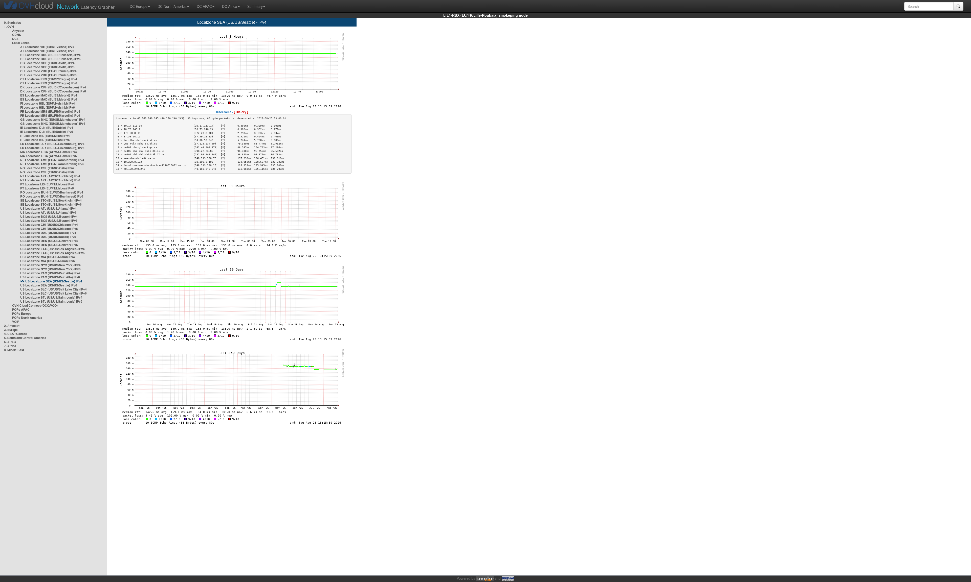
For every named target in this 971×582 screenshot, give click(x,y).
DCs (15, 38)
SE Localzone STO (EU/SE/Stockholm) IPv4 (51, 200)
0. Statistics (12, 22)
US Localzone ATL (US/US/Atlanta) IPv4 (48, 208)
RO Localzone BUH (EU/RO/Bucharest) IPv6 (51, 196)
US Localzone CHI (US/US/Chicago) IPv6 (49, 228)
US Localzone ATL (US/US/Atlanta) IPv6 (48, 212)
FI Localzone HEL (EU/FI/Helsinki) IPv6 (47, 107)
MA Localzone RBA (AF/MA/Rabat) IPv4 (48, 152)
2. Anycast (11, 325)
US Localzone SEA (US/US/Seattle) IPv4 (53, 281)
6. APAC (10, 342)
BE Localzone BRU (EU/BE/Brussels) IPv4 (50, 55)
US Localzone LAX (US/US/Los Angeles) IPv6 (52, 253)
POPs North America (27, 317)
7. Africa (10, 346)
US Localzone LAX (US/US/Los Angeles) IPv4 (52, 249)
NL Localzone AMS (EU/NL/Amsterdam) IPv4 (52, 160)
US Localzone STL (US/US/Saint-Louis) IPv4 (51, 297)
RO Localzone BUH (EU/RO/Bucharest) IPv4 (51, 192)
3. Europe (11, 329)
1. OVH (9, 26)
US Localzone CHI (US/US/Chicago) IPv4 (49, 224)
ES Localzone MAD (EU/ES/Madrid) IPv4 (48, 95)
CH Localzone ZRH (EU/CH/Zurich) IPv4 (48, 71)
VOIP (15, 321)
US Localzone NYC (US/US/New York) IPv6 (50, 269)
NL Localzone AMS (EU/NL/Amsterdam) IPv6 (52, 164)
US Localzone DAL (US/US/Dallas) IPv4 (48, 232)
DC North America (172, 6)
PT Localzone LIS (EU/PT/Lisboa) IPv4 (47, 184)
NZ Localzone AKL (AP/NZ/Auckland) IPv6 (50, 180)
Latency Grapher (86, 6)
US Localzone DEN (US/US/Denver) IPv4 (49, 240)
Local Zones (21, 42)
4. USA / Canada (15, 333)
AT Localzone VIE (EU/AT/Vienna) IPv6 (47, 50)
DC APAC (204, 6)
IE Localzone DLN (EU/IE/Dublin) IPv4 (46, 127)
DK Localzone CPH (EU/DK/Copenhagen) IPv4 (53, 87)
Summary (255, 6)
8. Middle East (14, 350)
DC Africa (229, 6)
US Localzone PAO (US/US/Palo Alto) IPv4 (50, 273)
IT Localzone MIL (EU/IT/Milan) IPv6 (45, 139)
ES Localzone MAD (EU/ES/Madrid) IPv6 (48, 99)
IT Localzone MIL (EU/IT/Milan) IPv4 (45, 135)
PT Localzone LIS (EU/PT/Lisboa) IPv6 (47, 188)
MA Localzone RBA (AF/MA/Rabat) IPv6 (48, 156)
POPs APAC (21, 309)
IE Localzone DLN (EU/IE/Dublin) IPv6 (46, 131)
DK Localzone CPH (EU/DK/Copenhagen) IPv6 (53, 91)
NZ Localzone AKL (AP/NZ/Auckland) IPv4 (50, 176)
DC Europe (138, 6)
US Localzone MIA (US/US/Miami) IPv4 (47, 257)
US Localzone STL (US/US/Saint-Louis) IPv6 (51, 301)
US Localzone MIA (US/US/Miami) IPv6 (47, 261)
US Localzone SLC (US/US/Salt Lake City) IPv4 (53, 289)
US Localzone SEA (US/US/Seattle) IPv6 (48, 285)
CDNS (16, 34)
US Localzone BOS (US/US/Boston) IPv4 (49, 216)
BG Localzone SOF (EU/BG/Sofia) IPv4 (47, 63)
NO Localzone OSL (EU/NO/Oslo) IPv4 (47, 168)
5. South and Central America (25, 337)
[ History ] (241, 112)
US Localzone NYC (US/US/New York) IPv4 (50, 265)
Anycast (18, 30)
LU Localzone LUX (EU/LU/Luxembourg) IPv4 (52, 143)
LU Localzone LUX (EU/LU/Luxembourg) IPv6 (52, 148)
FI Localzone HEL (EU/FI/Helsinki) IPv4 (47, 103)
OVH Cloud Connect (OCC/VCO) (35, 305)
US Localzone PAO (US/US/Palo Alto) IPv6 (50, 277)
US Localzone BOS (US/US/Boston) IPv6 (49, 220)
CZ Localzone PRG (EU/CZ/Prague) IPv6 (48, 83)
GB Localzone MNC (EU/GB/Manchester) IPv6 (52, 123)
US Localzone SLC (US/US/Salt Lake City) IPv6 (53, 293)
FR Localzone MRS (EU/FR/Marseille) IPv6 (50, 115)
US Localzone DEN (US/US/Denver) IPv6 (49, 245)
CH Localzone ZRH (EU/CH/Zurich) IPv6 (48, 75)
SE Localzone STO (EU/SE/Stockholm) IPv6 (51, 204)
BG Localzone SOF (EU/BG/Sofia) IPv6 (47, 67)
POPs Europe (21, 313)
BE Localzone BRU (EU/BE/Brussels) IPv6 (50, 59)
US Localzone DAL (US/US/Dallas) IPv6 (48, 236)
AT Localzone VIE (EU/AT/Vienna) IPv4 (47, 46)
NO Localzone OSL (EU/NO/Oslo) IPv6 (47, 172)
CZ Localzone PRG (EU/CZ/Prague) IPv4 (48, 79)
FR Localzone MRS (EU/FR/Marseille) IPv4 (50, 111)
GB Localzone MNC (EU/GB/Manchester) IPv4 (52, 119)
